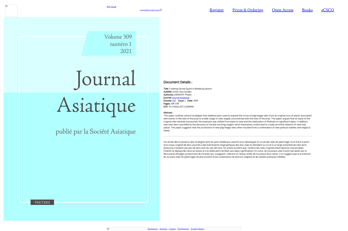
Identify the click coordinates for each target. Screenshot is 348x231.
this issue (111, 6)
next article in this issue (149, 10)
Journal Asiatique (180, 97)
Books (307, 10)
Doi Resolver (183, 228)
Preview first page (83, 222)
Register (217, 10)
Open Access (282, 10)
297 (174, 100)
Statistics (163, 228)
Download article (329, 25)
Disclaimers (153, 228)
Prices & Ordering (247, 10)
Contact (172, 228)
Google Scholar (197, 228)
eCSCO (327, 10)
